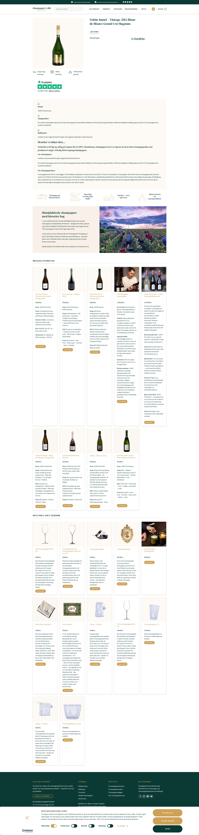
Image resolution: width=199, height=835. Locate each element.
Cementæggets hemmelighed (122, 295)
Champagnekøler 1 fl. (151, 624)
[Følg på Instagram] (144, 796)
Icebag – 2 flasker (41, 724)
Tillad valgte (167, 821)
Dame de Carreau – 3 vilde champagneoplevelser (153, 295)
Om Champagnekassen (116, 795)
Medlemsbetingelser (85, 795)
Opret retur (82, 799)
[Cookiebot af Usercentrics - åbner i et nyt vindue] (27, 831)
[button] (153, 9)
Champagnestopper (97, 549)
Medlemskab (82, 786)
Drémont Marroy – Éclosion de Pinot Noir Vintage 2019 (43, 296)
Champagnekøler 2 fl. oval (71, 724)
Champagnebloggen (115, 792)
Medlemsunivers (131, 9)
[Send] (81, 9)
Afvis (167, 829)
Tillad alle (167, 813)
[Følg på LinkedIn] (147, 796)
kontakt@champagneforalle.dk (43, 802)
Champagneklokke (123, 549)
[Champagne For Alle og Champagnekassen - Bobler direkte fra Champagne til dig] (42, 9)
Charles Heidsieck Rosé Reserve (70, 456)
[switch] (74, 826)
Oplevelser (118, 9)
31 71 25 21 (37, 805)
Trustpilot (81, 792)
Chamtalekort (67, 624)
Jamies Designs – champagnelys (150, 550)
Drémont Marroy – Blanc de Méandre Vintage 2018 (44, 456)
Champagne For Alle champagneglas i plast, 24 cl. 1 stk (71, 551)
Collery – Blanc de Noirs (98, 456)
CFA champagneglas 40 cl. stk (126, 625)
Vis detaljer (121, 826)
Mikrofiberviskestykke (43, 624)
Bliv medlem (94, 9)
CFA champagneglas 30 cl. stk (44, 550)
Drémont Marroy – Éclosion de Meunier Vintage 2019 (97, 296)
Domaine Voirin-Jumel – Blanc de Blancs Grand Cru (126, 456)
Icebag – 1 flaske (95, 624)
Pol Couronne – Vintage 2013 (71, 295)
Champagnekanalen (115, 789)
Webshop (106, 9)
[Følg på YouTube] (151, 796)
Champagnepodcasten (116, 786)
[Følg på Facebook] (140, 796)
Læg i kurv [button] (40, 346)
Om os (143, 9)
